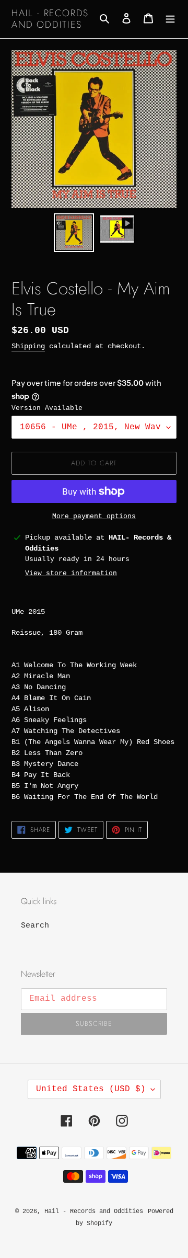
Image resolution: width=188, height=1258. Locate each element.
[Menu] (170, 19)
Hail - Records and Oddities (50, 19)
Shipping (28, 346)
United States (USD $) (91, 1089)
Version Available (47, 408)
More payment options (94, 516)
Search (35, 925)
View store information (71, 573)
